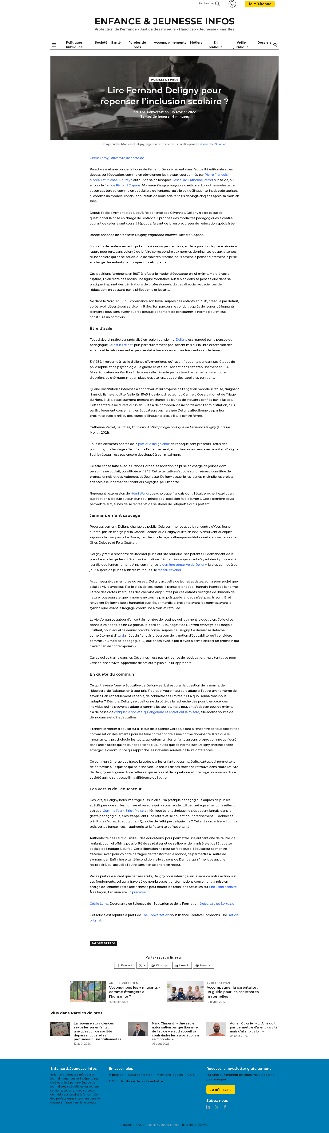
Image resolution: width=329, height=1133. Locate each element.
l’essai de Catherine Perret (193, 180)
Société (101, 42)
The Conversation (151, 112)
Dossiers (264, 42)
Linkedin (184, 965)
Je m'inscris (221, 1089)
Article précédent (124, 983)
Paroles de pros (164, 79)
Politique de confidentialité (142, 1081)
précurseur (140, 892)
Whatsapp (162, 965)
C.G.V (113, 1081)
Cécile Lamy (99, 158)
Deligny (181, 339)
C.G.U (191, 1075)
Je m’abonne (260, 4)
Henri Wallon (140, 493)
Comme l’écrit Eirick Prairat (124, 811)
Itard (120, 635)
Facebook (127, 965)
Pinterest (206, 965)
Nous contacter (140, 1075)
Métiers (196, 42)
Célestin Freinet (121, 345)
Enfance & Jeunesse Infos (164, 21)
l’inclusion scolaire (223, 887)
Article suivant (219, 983)
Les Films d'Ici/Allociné (211, 144)
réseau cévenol (169, 570)
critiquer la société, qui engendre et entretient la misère (156, 712)
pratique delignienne (154, 444)
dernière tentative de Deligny (184, 564)
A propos (116, 1075)
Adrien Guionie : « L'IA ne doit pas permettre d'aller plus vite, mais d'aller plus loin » (254, 1027)
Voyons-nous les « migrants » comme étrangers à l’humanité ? (135, 992)
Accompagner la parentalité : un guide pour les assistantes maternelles (233, 992)
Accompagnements (170, 42)
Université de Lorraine (127, 158)
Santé (116, 42)
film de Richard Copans (123, 185)
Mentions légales (169, 1075)
